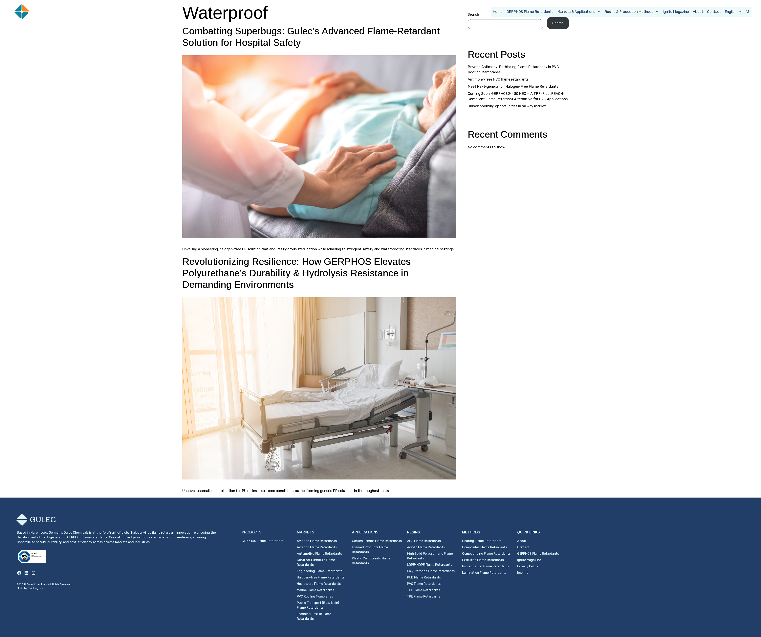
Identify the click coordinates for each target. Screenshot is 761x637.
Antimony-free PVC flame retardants (498, 79)
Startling (33, 588)
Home (498, 12)
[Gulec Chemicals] (39, 11)
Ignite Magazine (676, 12)
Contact (714, 12)
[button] (747, 12)
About (698, 12)
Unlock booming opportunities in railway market (507, 106)
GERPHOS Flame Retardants (530, 12)
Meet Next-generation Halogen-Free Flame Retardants (513, 86)
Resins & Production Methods (629, 12)
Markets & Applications (576, 12)
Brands (43, 588)
